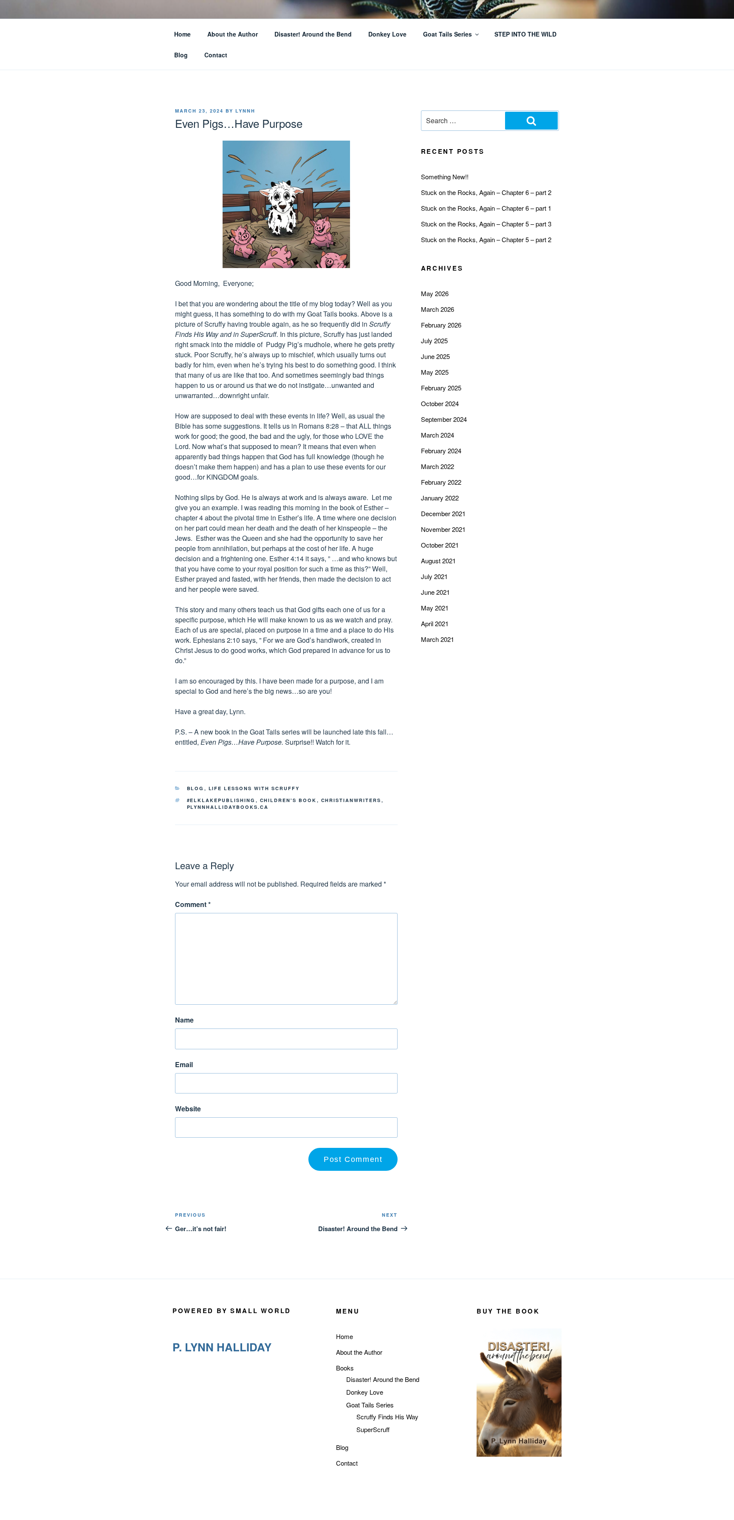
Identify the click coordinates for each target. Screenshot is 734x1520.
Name (184, 1020)
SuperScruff (373, 1429)
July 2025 (434, 340)
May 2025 (435, 371)
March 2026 (437, 309)
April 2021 (435, 623)
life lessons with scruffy (254, 788)
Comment (193, 904)
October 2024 (440, 403)
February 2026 (441, 324)
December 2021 (443, 513)
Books (345, 1367)
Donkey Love (387, 34)
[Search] (531, 121)
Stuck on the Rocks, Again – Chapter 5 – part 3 (486, 223)
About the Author (232, 34)
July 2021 (434, 576)
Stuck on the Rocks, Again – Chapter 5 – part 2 (486, 239)
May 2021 (435, 607)
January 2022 (440, 497)
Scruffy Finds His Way (387, 1416)
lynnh (245, 110)
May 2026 (435, 293)
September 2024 (444, 419)
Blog (181, 55)
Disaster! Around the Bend (313, 34)
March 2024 (437, 434)
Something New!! (445, 176)
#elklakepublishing (221, 800)
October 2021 (440, 544)
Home (182, 34)
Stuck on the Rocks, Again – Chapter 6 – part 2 (486, 192)
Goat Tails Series (447, 34)
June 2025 (435, 356)
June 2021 (435, 592)
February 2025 (441, 387)
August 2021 (438, 560)
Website (188, 1108)
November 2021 (443, 529)
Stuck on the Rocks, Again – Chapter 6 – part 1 (486, 207)
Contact (215, 55)
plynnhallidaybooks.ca (228, 807)
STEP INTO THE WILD (525, 34)
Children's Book (288, 800)
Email (184, 1064)
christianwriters (351, 800)
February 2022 (441, 481)
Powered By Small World (231, 1310)
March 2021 (437, 639)
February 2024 (441, 450)
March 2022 (437, 466)
